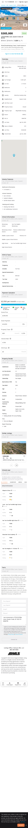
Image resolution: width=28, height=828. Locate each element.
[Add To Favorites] (24, 456)
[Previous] (11, 465)
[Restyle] (3, 25)
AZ (16, 2)
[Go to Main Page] (9, 1)
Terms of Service (19, 634)
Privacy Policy (11, 634)
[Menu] (2, 2)
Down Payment (5, 320)
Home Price (4, 312)
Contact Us (14, 639)
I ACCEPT (21, 825)
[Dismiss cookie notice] (26, 825)
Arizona (3, 5)
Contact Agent (10, 684)
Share (24, 684)
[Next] (16, 465)
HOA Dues (4, 348)
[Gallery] (25, 25)
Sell (7, 5)
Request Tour (18, 684)
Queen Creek (12, 5)
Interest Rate (5, 339)
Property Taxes (5, 329)
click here (23, 822)
